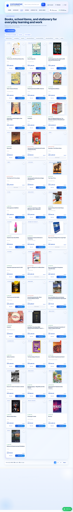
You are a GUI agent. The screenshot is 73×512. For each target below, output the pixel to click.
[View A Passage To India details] (36, 406)
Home (9, 10)
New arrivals (9, 493)
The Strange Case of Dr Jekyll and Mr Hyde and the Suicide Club (56, 59)
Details (23, 95)
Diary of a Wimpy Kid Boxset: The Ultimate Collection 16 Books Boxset (56, 119)
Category (15, 10)
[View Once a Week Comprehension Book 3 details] (57, 346)
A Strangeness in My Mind (12, 207)
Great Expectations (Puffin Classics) (36, 88)
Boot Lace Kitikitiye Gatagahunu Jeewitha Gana (55, 268)
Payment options (26, 491)
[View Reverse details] (57, 406)
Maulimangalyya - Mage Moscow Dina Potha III (36, 387)
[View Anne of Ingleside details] (36, 49)
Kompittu (9, 327)
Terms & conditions (26, 498)
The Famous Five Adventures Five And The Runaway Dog (36, 149)
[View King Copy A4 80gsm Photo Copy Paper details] (57, 227)
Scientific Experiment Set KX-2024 (15, 267)
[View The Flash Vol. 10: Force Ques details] (16, 168)
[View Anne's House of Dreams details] (16, 78)
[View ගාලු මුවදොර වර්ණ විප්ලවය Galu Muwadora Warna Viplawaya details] (36, 198)
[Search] (43, 4)
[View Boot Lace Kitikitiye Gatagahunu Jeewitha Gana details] (57, 257)
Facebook (56, 499)
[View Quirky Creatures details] (16, 346)
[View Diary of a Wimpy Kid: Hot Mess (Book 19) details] (36, 257)
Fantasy (56, 38)
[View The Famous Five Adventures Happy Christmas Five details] (36, 168)
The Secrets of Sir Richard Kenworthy (15, 58)
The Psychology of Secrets (34, 356)
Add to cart (20, 68)
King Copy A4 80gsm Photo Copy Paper (57, 237)
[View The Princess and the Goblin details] (16, 287)
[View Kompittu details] (16, 317)
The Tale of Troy (52, 178)
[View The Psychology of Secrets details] (36, 346)
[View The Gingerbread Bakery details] (57, 78)
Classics (22, 38)
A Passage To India (32, 416)
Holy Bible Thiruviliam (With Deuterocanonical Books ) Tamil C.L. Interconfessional (36, 328)
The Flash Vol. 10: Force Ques (13, 178)
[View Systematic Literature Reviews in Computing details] (36, 227)
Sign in (39, 491)
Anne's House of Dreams (12, 88)
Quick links (42, 10)
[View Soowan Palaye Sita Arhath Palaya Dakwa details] (57, 198)
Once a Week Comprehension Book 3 (56, 356)
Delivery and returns (26, 490)
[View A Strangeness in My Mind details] (16, 198)
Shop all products (10, 491)
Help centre (24, 493)
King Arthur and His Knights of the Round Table (14, 119)
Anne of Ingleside (31, 58)
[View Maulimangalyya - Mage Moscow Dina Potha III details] (36, 376)
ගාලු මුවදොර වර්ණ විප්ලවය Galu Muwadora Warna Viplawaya (34, 208)
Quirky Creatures (11, 356)
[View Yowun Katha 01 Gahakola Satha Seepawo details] (57, 376)
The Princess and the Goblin (13, 297)
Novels (62, 38)
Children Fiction (9, 38)
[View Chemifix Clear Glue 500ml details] (16, 227)
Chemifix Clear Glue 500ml (13, 237)
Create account (41, 490)
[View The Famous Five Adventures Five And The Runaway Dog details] (36, 138)
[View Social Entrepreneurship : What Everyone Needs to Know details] (36, 287)
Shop (21, 10)
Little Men (30, 118)
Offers (27, 10)
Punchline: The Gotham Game (55, 148)
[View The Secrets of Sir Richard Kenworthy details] (16, 49)
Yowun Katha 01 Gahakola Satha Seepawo (55, 387)
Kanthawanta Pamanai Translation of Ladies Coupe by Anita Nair (56, 328)
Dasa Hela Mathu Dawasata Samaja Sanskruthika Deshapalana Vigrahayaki (57, 298)
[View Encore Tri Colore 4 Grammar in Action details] (16, 376)
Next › (64, 462)
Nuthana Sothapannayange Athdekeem (16, 446)
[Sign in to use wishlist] (24, 43)
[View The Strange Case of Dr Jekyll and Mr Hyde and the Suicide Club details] (57, 49)
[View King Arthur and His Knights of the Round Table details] (16, 108)
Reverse (50, 416)
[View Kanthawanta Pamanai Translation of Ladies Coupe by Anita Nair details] (57, 317)
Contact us (24, 495)
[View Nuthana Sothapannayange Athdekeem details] (16, 436)
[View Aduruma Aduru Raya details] (16, 406)
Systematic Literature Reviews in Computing (35, 238)
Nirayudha (9, 148)
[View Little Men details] (36, 108)
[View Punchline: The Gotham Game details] (57, 138)
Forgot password (41, 493)
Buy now (10, 68)
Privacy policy (25, 497)
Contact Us (34, 10)
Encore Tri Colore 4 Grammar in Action (15, 386)
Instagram (63, 499)
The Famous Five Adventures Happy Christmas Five (36, 179)
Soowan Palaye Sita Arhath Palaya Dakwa (56, 208)
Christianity (16, 38)
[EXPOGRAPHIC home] (12, 478)
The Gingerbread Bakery (53, 88)
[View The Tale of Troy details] (57, 168)
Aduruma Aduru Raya (11, 416)
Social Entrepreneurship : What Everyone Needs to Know (35, 298)
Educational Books (30, 38)
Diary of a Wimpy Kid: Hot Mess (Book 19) (36, 268)
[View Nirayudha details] (16, 138)
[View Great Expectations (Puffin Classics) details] (36, 78)
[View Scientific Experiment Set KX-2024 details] (16, 257)
